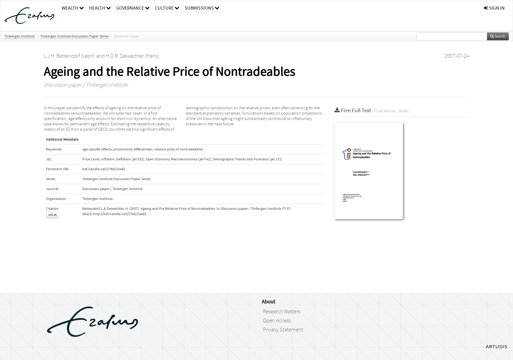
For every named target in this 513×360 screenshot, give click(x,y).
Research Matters (281, 311)
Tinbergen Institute (19, 36)
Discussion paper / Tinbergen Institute (86, 85)
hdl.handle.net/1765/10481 (103, 169)
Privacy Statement (283, 330)
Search (499, 36)
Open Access (277, 321)
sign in (496, 8)
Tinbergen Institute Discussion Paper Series (74, 36)
